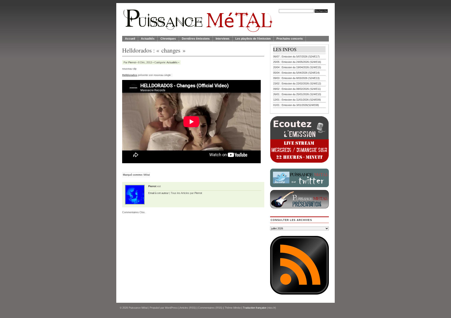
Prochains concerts (289, 38)
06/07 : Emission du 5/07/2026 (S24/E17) (296, 56)
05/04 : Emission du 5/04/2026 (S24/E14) (296, 72)
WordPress (171, 307)
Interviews (222, 38)
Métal (147, 174)
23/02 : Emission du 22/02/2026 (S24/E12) (297, 83)
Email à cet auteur (158, 193)
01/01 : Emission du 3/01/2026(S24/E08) (296, 105)
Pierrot (132, 62)
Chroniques (168, 38)
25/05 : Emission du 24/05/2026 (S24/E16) (297, 62)
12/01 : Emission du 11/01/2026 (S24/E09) (297, 99)
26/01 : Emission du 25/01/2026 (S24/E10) (297, 94)
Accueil (130, 38)
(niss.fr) (271, 307)
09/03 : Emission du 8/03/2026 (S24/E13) (296, 78)
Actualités (148, 38)
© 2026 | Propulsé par (142, 307)
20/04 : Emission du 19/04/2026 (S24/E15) (297, 67)
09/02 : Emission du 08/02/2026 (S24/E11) (297, 88)
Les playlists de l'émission (253, 38)
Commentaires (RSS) (210, 307)
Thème (233, 307)
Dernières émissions (196, 38)
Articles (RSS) (188, 307)
